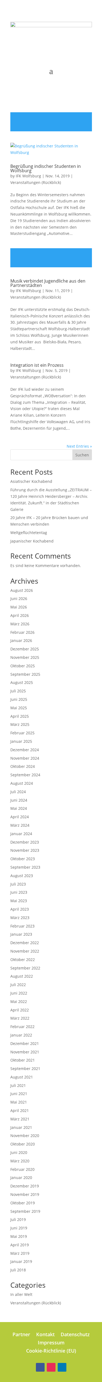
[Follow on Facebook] (40, 1367)
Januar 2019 (21, 1261)
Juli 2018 (18, 1269)
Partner (21, 1335)
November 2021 (24, 1051)
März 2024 (19, 825)
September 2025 (25, 674)
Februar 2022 (22, 1026)
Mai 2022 (18, 1001)
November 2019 (24, 1194)
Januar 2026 (21, 640)
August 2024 (21, 783)
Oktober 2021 (22, 1060)
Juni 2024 (18, 800)
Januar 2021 (21, 1127)
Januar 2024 (21, 833)
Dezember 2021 (24, 1043)
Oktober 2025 (22, 665)
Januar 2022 (21, 1035)
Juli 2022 (18, 984)
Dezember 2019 (24, 1186)
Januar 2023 (21, 934)
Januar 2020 (21, 1177)
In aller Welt (21, 1294)
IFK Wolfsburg (28, 175)
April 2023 (19, 909)
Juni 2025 (18, 699)
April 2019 (19, 1244)
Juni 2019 (18, 1228)
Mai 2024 (18, 808)
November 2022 (24, 951)
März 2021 (19, 1119)
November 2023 (24, 850)
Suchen (82, 454)
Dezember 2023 (24, 842)
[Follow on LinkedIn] (62, 1367)
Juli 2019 (18, 1219)
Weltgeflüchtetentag (28, 532)
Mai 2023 (18, 900)
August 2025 (21, 682)
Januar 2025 (21, 741)
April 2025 (19, 716)
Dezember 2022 (24, 942)
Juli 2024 (18, 791)
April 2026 (19, 615)
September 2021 (25, 1068)
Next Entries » (79, 446)
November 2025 (24, 657)
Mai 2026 (18, 607)
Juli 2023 (18, 884)
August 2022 (21, 976)
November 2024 (24, 758)
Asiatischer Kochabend (31, 481)
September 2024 (25, 774)
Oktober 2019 (22, 1202)
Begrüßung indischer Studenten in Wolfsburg (45, 168)
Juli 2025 (18, 690)
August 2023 (21, 875)
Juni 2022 (18, 993)
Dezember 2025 (24, 648)
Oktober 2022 (22, 959)
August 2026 (21, 590)
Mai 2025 (18, 707)
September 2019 (25, 1211)
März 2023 (19, 917)
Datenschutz (75, 1335)
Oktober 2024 (22, 766)
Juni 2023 (18, 892)
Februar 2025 (22, 732)
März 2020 (19, 1160)
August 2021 (21, 1077)
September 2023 (25, 867)
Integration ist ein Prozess (37, 365)
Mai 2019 (18, 1236)
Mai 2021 (18, 1102)
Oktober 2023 (22, 858)
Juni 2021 (18, 1093)
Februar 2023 (22, 926)
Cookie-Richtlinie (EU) (51, 1351)
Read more (51, 121)
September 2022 (25, 968)
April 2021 (19, 1110)
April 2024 (19, 816)
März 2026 (19, 623)
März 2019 (19, 1253)
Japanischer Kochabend (32, 541)
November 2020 (24, 1135)
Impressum (51, 1343)
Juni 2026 (18, 598)
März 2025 (19, 724)
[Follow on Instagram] (51, 1367)
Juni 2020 (18, 1152)
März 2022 (19, 1018)
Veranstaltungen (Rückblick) (35, 182)
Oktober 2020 (22, 1144)
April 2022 (19, 1010)
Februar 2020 (22, 1169)
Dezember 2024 (24, 749)
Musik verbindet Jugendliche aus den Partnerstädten (47, 283)
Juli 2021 (18, 1085)
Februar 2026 (22, 632)
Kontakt (45, 1335)
